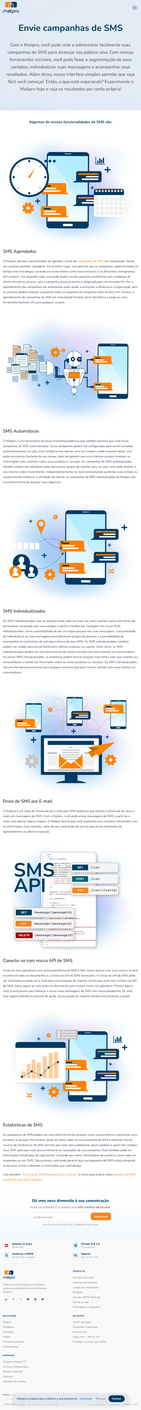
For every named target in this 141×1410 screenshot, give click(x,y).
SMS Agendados (19, 251)
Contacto (8, 1376)
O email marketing (13, 1341)
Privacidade (86, 1398)
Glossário (8, 1332)
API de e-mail (80, 1302)
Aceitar (116, 1398)
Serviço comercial (12, 1371)
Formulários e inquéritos (87, 1307)
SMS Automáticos (21, 431)
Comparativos (11, 1346)
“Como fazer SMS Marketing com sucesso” (50, 1174)
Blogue (7, 1322)
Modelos (78, 1292)
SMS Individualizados (24, 611)
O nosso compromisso (16, 1366)
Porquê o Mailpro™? (14, 1361)
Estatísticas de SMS (23, 1125)
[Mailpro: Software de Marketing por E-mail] (11, 8)
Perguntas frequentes (85, 1327)
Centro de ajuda (82, 1322)
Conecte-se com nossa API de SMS (38, 960)
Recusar (101, 1398)
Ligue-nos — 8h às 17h (86, 1336)
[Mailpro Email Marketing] (9, 1275)
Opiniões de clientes (14, 1381)
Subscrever (101, 1216)
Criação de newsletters (86, 1287)
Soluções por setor (83, 1277)
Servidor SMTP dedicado (87, 1297)
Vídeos (7, 1336)
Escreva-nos (80, 1332)
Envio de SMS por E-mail (27, 801)
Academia (8, 1327)
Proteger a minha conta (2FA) (89, 1341)
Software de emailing (85, 1282)
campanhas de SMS (90, 261)
